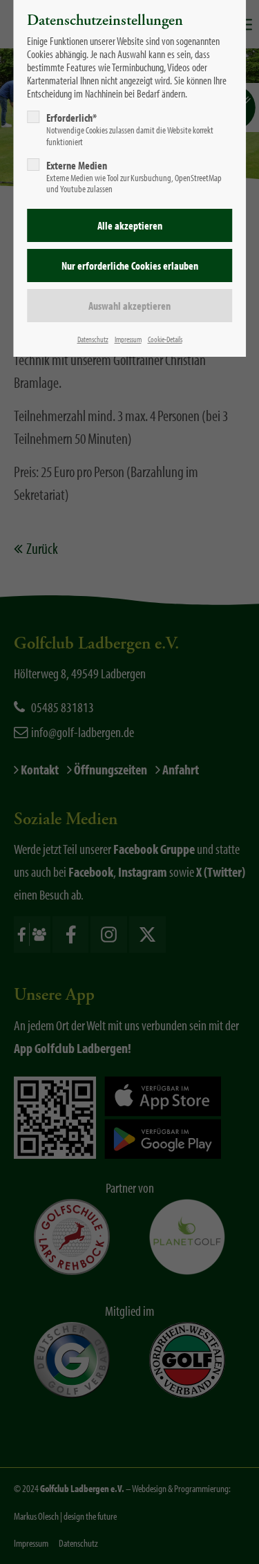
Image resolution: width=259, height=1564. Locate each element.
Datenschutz (92, 339)
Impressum (128, 339)
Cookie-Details (165, 339)
